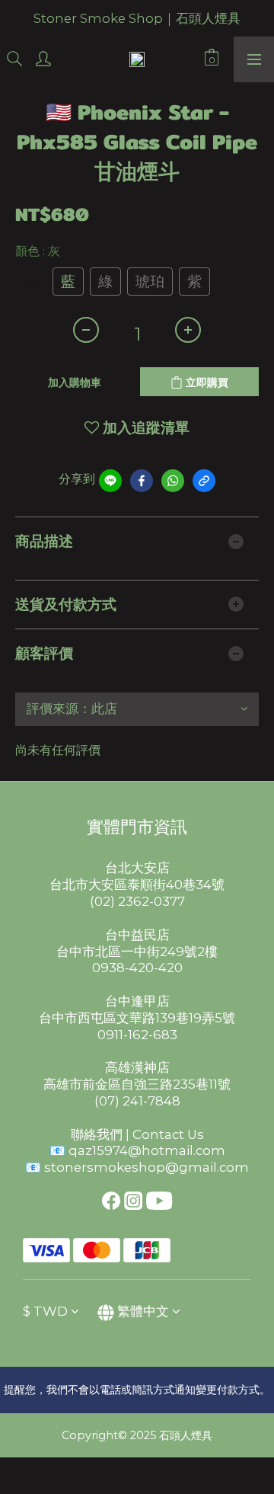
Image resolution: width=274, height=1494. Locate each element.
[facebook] (141, 480)
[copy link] (204, 480)
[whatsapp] (172, 480)
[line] (110, 480)
